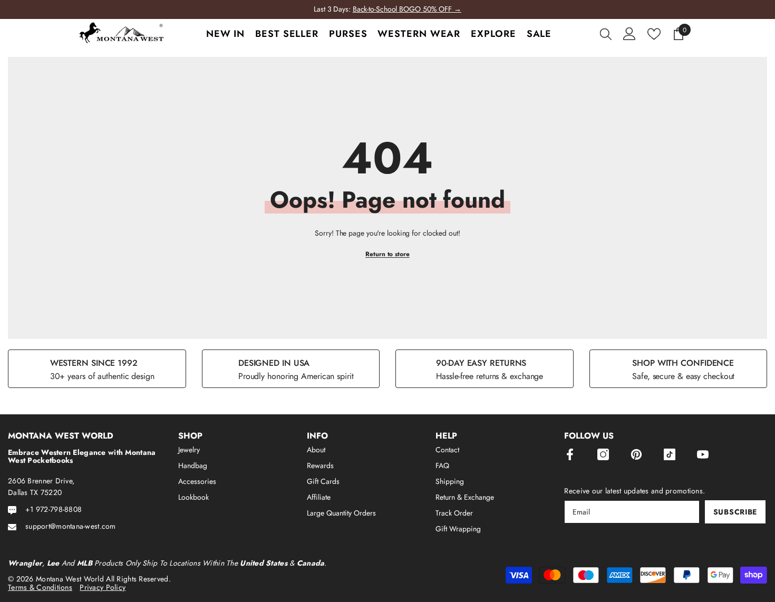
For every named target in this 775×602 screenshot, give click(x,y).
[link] (97, 368)
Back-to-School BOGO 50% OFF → (407, 9)
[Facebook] (570, 454)
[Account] (629, 33)
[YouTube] (702, 454)
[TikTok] (669, 454)
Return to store (387, 254)
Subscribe (735, 512)
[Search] (605, 33)
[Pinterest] (636, 454)
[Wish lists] (654, 34)
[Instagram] (603, 454)
